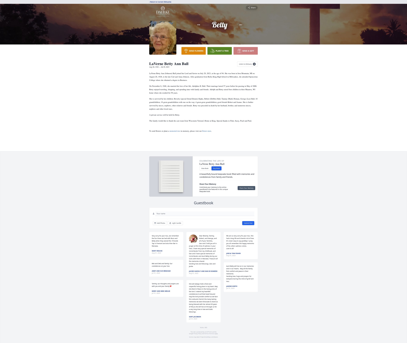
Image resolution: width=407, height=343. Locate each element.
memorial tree (174, 131)
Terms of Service (209, 334)
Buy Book (216, 168)
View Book (204, 168)
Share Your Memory (246, 188)
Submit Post (248, 223)
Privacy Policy (197, 334)
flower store (206, 131)
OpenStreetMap (205, 337)
